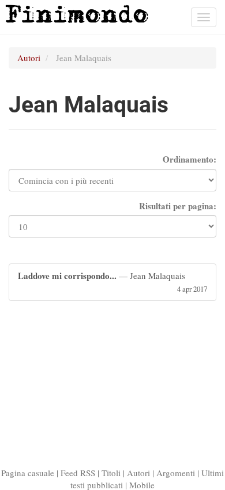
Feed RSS (78, 472)
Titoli (111, 472)
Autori (28, 57)
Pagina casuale (27, 472)
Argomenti (175, 472)
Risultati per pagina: (177, 206)
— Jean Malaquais (112, 281)
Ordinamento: (189, 159)
